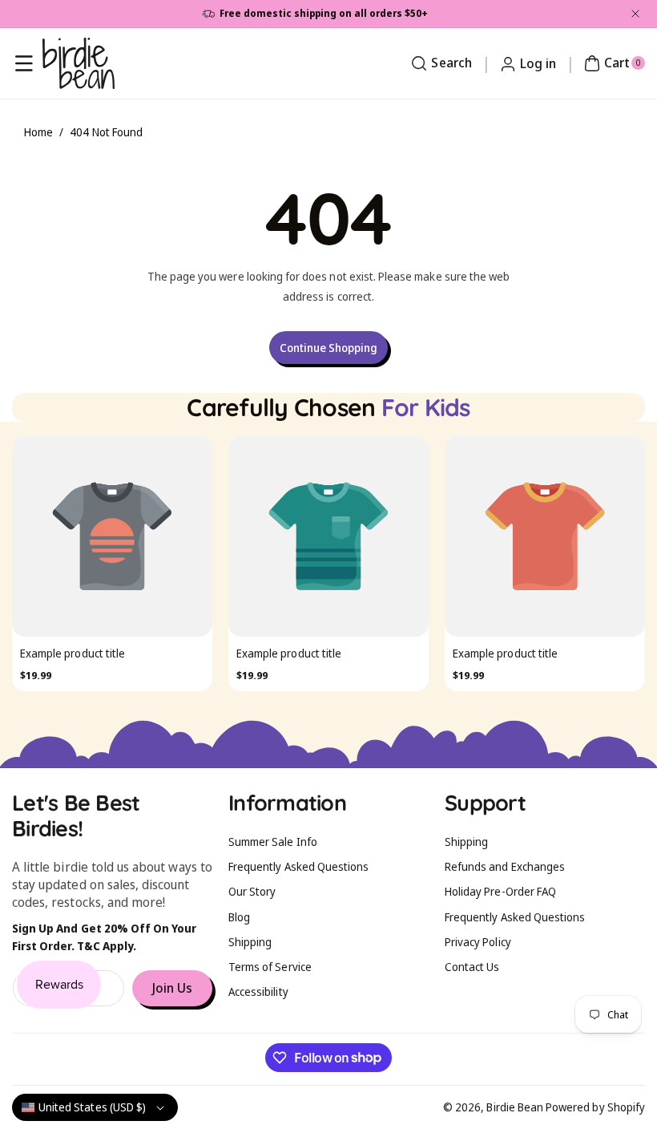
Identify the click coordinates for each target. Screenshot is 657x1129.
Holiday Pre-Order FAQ (500, 891)
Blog (239, 917)
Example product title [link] (219, 653)
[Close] (635, 13)
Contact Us (472, 966)
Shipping (250, 941)
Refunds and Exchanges (505, 866)
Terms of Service (270, 966)
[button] (24, 63)
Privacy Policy (478, 941)
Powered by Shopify (595, 1107)
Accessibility (258, 991)
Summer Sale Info (272, 841)
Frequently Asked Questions (298, 866)
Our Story (252, 891)
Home (38, 132)
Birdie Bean (514, 1107)
